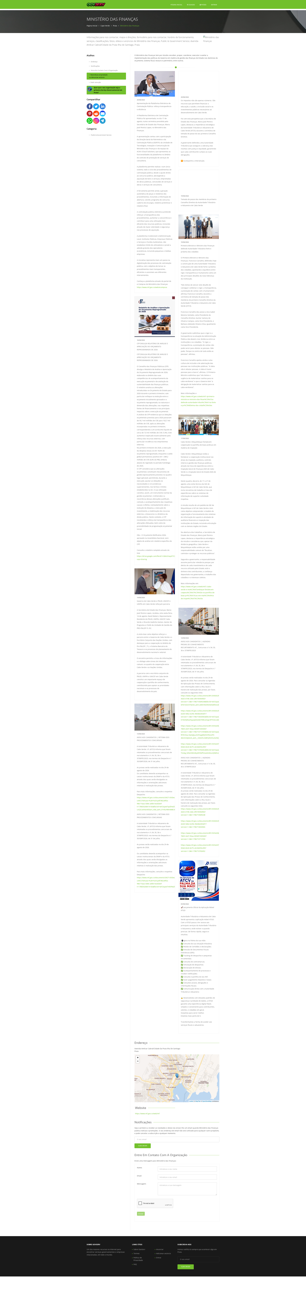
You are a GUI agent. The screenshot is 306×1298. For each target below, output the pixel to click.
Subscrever (142, 1146)
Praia (115, 26)
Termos (136, 1253)
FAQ (135, 1264)
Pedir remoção (95, 82)
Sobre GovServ (139, 1249)
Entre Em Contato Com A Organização (104, 70)
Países (203, 4)
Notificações (95, 66)
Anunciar (160, 1249)
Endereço (94, 62)
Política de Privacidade (138, 1258)
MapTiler (198, 1101)
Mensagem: (141, 1184)
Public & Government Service (100, 135)
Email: (139, 1176)
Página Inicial (176, 5)
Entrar (214, 4)
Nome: (139, 1167)
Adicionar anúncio (163, 1253)
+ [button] (138, 1057)
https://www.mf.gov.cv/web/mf (147, 1113)
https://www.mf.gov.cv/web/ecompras (152, 287)
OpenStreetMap (206, 1101)
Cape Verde (105, 26)
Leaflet (191, 1101)
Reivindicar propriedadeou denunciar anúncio (98, 76)
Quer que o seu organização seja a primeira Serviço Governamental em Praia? (108, 90)
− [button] (138, 1061)
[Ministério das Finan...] (176, 1075)
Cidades (191, 5)
